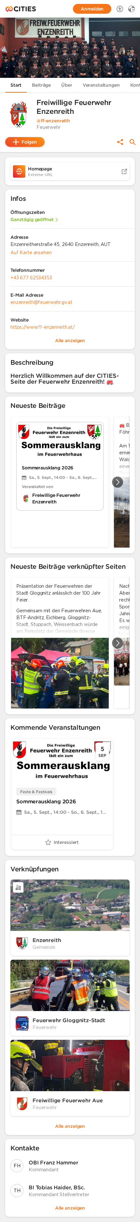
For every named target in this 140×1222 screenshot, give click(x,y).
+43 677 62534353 (31, 277)
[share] (120, 142)
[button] (18, 115)
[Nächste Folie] (117, 482)
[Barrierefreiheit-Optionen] (120, 9)
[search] (132, 142)
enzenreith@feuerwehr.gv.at (41, 302)
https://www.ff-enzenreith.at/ (42, 327)
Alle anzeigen (70, 1208)
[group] (70, 482)
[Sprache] (131, 9)
